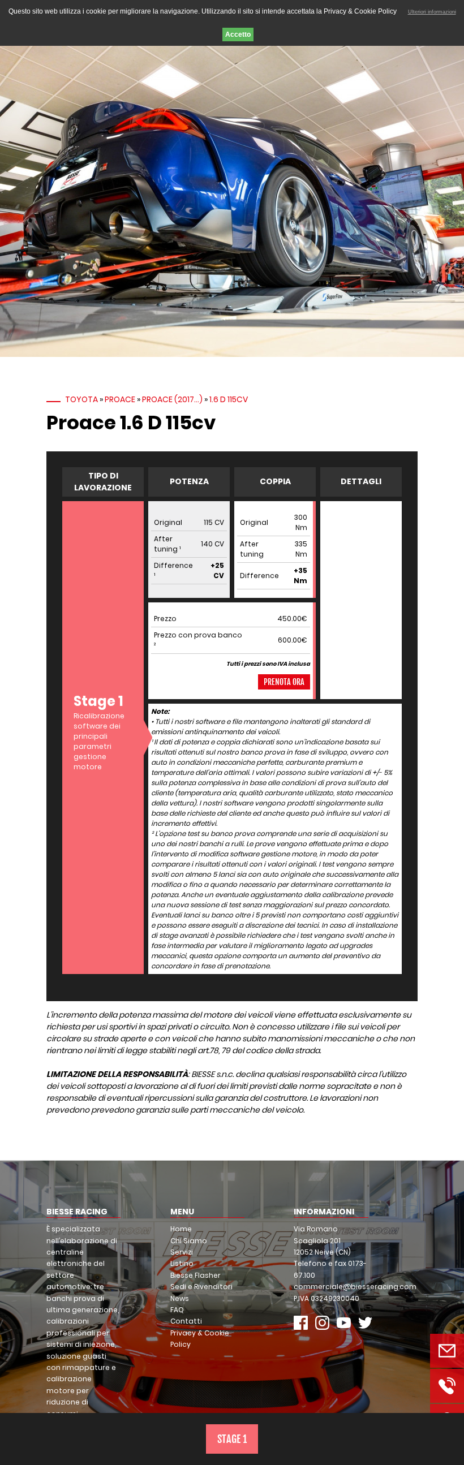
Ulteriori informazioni (432, 12)
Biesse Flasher (195, 1275)
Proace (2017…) (172, 399)
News (179, 1298)
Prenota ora (284, 682)
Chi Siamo (188, 1241)
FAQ (177, 1310)
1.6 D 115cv (228, 399)
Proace (120, 399)
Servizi (181, 1252)
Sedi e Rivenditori (201, 1286)
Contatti (186, 1321)
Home (181, 1229)
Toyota (81, 399)
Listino (182, 1263)
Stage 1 (232, 1439)
